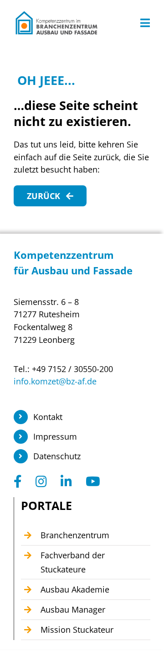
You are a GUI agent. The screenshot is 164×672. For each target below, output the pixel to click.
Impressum (55, 436)
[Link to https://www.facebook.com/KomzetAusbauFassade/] (18, 481)
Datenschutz (57, 456)
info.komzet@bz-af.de (55, 381)
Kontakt (47, 416)
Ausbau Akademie (75, 589)
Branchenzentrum (75, 535)
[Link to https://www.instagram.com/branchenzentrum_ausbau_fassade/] (41, 481)
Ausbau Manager (73, 609)
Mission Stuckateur (77, 629)
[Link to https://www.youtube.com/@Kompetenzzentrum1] (93, 481)
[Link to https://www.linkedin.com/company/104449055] (66, 481)
